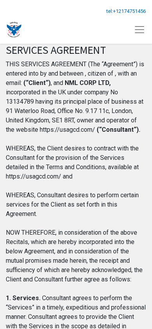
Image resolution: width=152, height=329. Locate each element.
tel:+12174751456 (126, 11)
